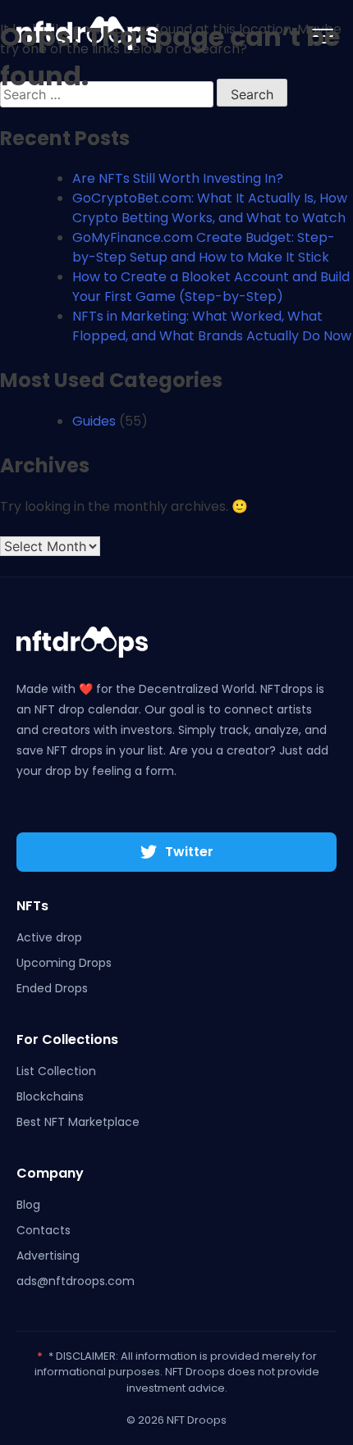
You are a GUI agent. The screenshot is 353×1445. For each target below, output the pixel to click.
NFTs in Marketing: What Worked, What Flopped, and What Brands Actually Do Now (211, 326)
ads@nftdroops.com (75, 1281)
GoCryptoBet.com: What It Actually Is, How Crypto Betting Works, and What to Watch (209, 208)
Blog (28, 1205)
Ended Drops (52, 988)
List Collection (56, 1071)
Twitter (189, 851)
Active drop (49, 937)
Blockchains (50, 1096)
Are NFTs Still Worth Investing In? (177, 178)
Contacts (43, 1230)
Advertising (48, 1255)
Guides (94, 421)
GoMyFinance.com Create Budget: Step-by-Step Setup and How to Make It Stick (203, 247)
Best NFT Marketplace (78, 1122)
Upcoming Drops (64, 963)
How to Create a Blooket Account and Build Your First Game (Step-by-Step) (211, 286)
